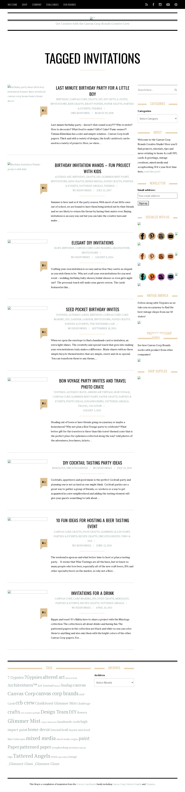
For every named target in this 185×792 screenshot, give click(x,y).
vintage (72, 756)
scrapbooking (60, 747)
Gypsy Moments (49, 721)
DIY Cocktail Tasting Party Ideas (92, 462)
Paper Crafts (113, 103)
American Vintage (100, 392)
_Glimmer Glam (20, 763)
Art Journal (45, 685)
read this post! (151, 171)
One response (80, 113)
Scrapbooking (94, 401)
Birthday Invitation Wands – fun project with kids (92, 168)
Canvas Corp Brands (86, 784)
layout (73, 730)
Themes (96, 108)
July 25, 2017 (104, 190)
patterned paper (35, 747)
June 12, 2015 (104, 545)
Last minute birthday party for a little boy (92, 90)
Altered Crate (76, 392)
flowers (82, 712)
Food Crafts (91, 531)
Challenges (52, 4)
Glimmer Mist (24, 720)
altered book (71, 678)
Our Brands (69, 4)
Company (36, 4)
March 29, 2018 (104, 113)
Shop (24, 4)
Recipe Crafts (88, 536)
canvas (79, 685)
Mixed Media (94, 181)
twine (54, 756)
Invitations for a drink (92, 593)
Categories (144, 111)
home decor (39, 729)
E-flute (122, 99)
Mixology (58, 468)
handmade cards (69, 722)
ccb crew (25, 702)
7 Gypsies (16, 677)
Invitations (58, 103)
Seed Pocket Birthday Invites (92, 309)
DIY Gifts (110, 99)
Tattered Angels (91, 185)
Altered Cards (79, 314)
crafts (14, 712)
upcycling (62, 756)
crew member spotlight (30, 713)
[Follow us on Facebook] (153, 4)
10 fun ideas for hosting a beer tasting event (92, 523)
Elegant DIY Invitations (93, 242)
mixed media (41, 738)
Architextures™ (22, 685)
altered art (54, 677)
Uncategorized (77, 468)
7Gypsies (62, 314)
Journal (56, 730)
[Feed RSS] (146, 4)
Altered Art (63, 176)
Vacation (95, 406)
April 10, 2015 (104, 607)
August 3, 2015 (92, 410)
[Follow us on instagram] (160, 4)
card (81, 694)
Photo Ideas (74, 401)
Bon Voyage (122, 392)
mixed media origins (67, 739)
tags (10, 756)
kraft (64, 730)
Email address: (147, 190)
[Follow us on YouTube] (168, 4)
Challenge (83, 703)
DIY (100, 99)
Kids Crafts (76, 103)
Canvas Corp (78, 99)
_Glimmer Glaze (46, 763)
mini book (84, 730)
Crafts (92, 99)
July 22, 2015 (124, 468)
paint (84, 738)
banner (57, 685)
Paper (13, 747)
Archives (99, 675)
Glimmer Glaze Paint (115, 531)
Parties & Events (77, 323)
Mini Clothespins (16, 739)
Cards (11, 703)
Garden (76, 319)
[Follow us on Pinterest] (174, 4)
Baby (57, 248)
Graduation (121, 248)
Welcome (12, 4)
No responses (82, 190)
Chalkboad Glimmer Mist (56, 703)
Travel (83, 406)
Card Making (102, 248)
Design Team (54, 712)
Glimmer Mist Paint (115, 176)
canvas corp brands (57, 693)
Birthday (62, 99)
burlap (66, 685)
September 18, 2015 (104, 328)
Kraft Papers (94, 103)
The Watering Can (102, 323)
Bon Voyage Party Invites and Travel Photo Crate (92, 383)
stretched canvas (77, 747)
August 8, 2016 (104, 257)
